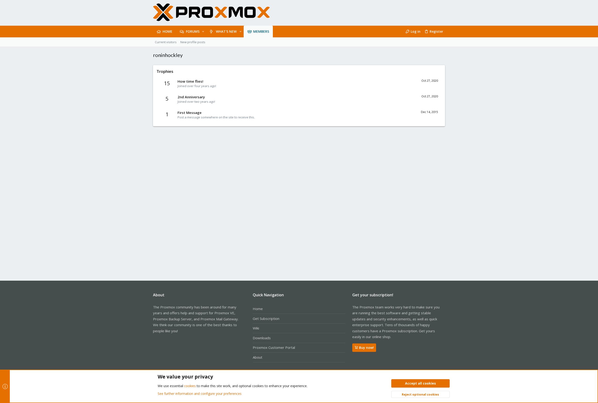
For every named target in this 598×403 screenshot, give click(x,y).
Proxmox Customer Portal (274, 347)
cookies (190, 386)
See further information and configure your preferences (200, 393)
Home (258, 308)
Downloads (262, 338)
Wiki (256, 328)
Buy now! (366, 347)
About (257, 357)
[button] (203, 31)
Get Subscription (266, 318)
